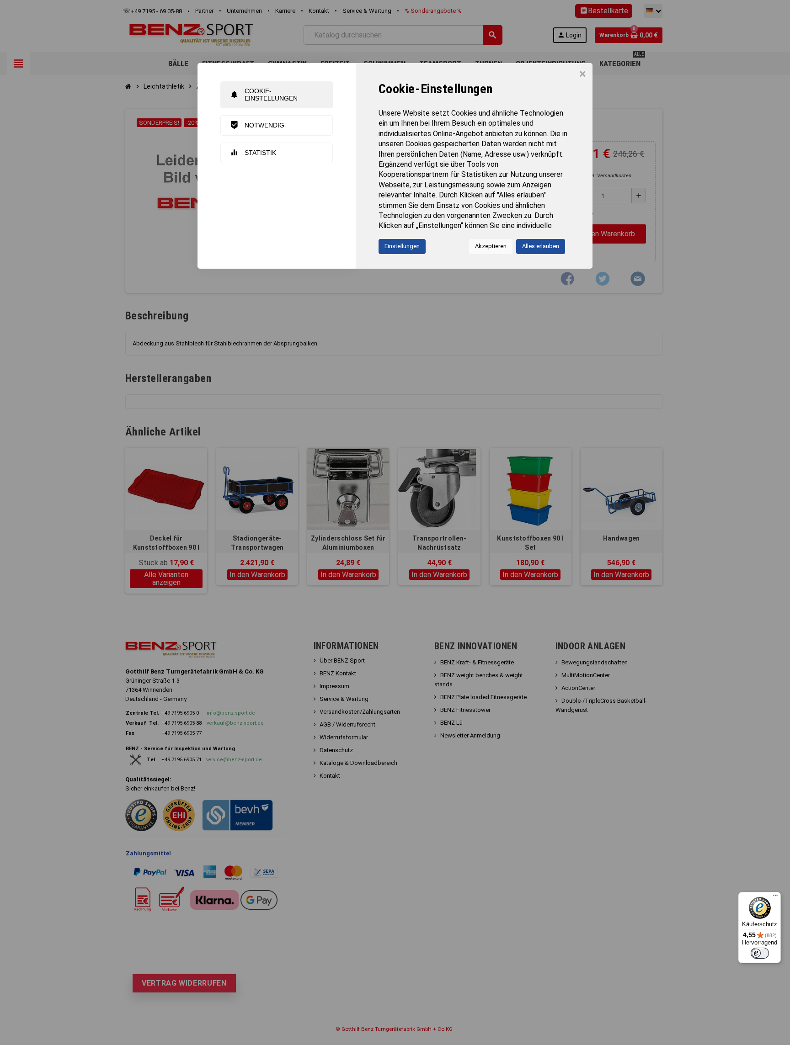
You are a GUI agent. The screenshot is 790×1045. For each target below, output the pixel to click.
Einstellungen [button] (402, 246)
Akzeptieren (491, 246)
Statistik (253, 152)
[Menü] (775, 897)
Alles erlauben (540, 246)
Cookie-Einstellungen (264, 94)
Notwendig (257, 125)
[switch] (760, 953)
